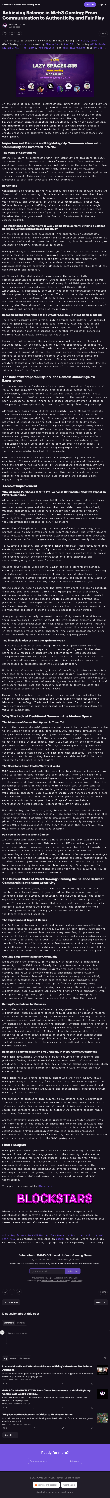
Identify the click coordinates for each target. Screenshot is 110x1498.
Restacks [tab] (21, 1323)
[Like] (5, 33)
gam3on (60, 1238)
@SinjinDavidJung (74, 47)
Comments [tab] (9, 1323)
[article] (55, 1375)
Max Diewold (46, 47)
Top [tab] (5, 1358)
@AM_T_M (68, 44)
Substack (41, 1492)
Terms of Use (68, 1277)
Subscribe (90, 4)
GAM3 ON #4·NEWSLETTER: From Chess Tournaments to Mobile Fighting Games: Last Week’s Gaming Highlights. (44, 1399)
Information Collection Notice (54, 1280)
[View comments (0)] (12, 33)
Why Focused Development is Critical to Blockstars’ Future (37, 1414)
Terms (60, 1477)
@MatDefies (53, 44)
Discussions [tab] (24, 1358)
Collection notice (72, 1477)
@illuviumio (98, 44)
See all (8, 1435)
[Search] (105, 1358)
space (23, 44)
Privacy (51, 1477)
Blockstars (45, 1186)
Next (98, 1302)
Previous (13, 1302)
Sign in (102, 4)
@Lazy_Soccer (89, 40)
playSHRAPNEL (10, 47)
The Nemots (29, 47)
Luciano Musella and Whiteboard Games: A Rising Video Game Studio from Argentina (47, 1368)
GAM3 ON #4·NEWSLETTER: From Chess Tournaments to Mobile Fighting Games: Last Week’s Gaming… (46, 1392)
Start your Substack (47, 1484)
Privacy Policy (76, 1280)
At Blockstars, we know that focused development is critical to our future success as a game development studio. (47, 1420)
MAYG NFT (99, 47)
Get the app (69, 1484)
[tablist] (14, 1323)
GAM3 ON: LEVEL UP (17, 24)
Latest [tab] (13, 1358)
